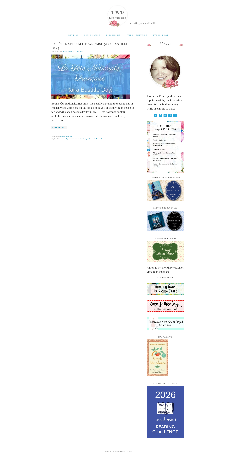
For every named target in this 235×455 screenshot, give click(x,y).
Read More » (59, 128)
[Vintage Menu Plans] (165, 263)
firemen (71, 139)
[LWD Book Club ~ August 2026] (165, 202)
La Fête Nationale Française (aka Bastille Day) (89, 46)
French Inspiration (66, 136)
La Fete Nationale (96, 139)
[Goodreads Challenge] (165, 412)
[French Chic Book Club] (165, 232)
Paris (104, 139)
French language (84, 139)
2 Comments (79, 51)
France (76, 139)
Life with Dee (117, 14)
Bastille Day (64, 139)
